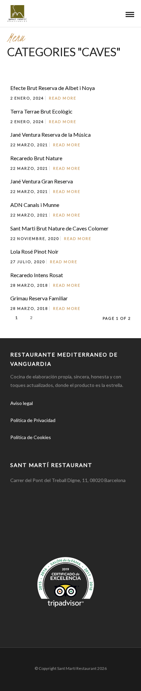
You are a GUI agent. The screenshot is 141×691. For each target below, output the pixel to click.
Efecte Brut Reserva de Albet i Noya (52, 88)
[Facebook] (18, 448)
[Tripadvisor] (63, 448)
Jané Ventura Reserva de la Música (50, 134)
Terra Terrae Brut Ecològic (41, 111)
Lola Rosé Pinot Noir (34, 251)
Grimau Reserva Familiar (39, 298)
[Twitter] (33, 448)
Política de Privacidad (32, 420)
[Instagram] (48, 448)
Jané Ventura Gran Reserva (41, 181)
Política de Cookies (30, 437)
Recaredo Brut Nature (36, 158)
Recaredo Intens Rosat (36, 275)
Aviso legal (21, 403)
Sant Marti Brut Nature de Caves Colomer (59, 228)
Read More (62, 98)
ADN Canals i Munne (34, 204)
